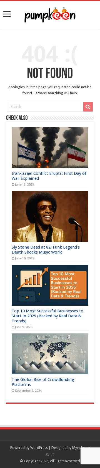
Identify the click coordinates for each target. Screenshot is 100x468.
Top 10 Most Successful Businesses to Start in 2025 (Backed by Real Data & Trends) (47, 315)
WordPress (39, 448)
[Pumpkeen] (50, 14)
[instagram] (52, 454)
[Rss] (47, 454)
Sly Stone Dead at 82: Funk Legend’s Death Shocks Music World (46, 250)
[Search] (88, 107)
